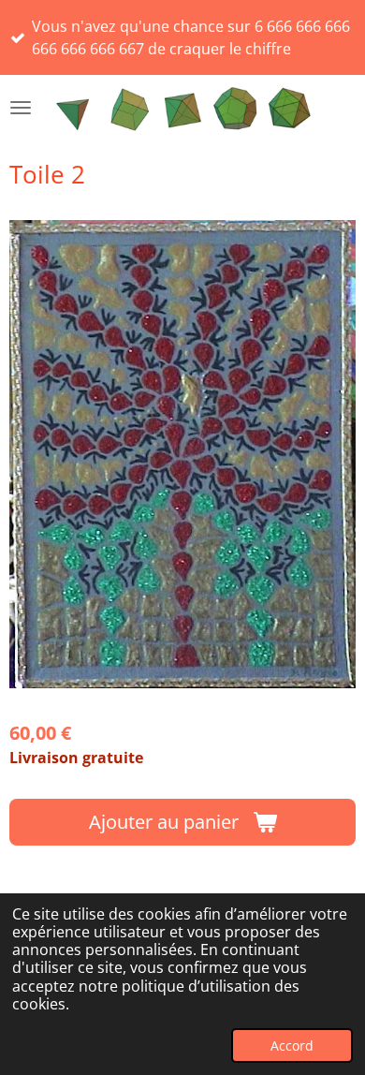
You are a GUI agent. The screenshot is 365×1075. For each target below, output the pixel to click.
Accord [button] (292, 1045)
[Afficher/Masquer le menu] (20, 107)
